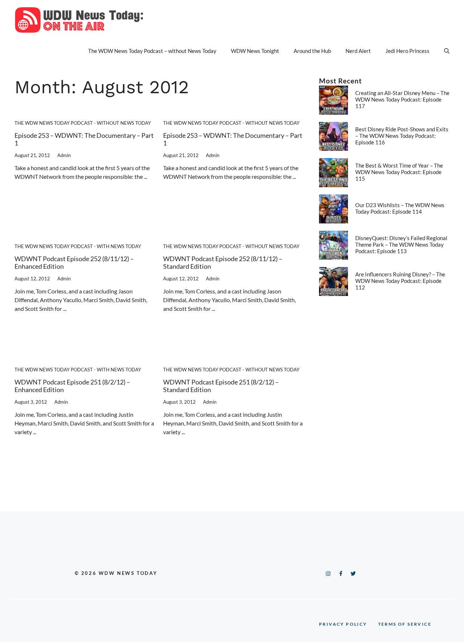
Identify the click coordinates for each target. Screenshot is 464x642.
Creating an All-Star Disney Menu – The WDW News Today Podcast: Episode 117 (402, 99)
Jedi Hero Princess (407, 51)
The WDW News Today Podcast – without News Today (152, 51)
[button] (447, 51)
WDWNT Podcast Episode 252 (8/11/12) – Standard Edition (222, 263)
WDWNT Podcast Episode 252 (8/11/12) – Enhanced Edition (74, 263)
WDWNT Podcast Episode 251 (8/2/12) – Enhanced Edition (72, 386)
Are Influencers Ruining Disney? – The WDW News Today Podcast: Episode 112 (400, 281)
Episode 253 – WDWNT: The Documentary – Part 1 (84, 139)
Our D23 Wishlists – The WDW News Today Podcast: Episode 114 (399, 208)
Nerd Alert (358, 51)
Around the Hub (312, 51)
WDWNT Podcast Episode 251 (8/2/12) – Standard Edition (221, 386)
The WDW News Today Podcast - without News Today (82, 123)
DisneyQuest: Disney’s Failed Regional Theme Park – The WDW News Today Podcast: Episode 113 (401, 244)
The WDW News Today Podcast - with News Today (77, 246)
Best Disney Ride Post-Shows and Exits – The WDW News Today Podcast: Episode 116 (401, 135)
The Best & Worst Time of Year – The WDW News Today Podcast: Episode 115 (399, 172)
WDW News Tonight (255, 51)
